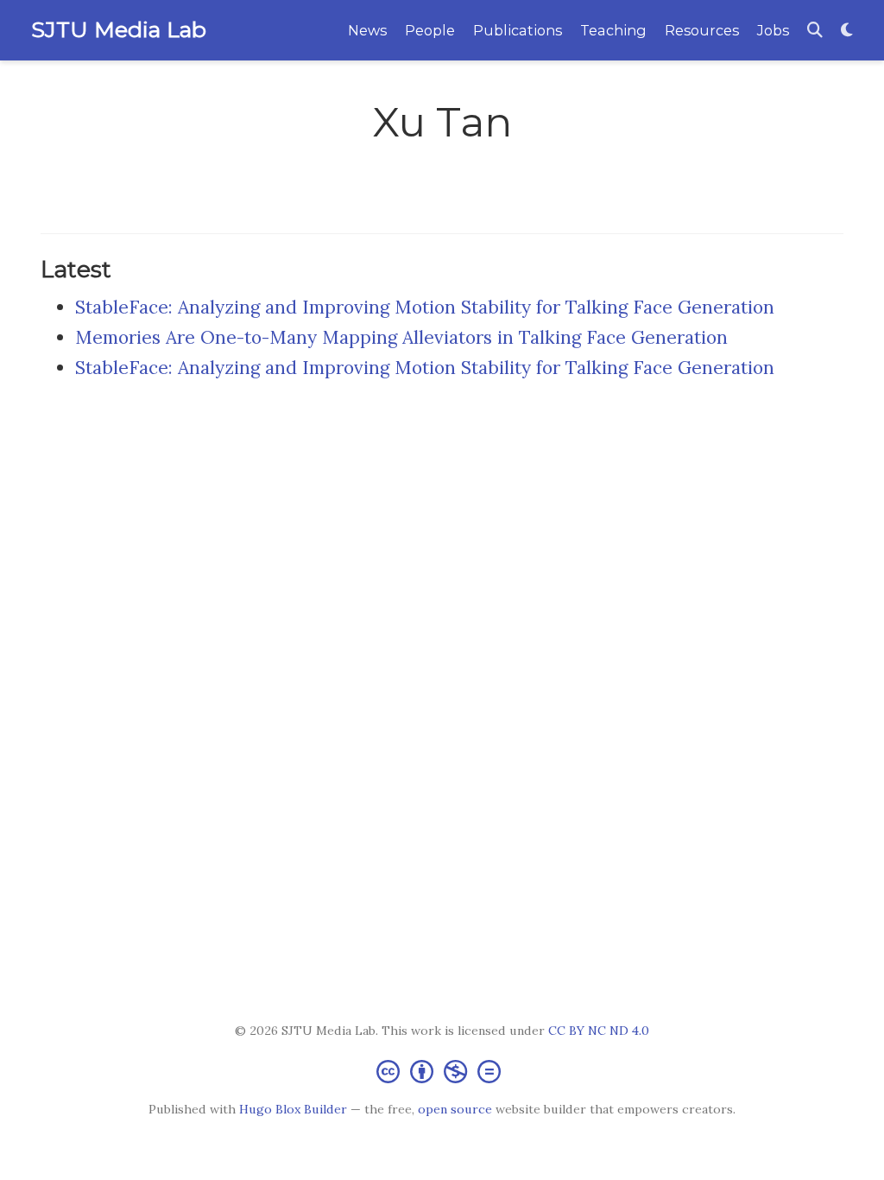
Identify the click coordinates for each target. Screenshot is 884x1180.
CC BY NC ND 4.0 (598, 1030)
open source (455, 1109)
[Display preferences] (847, 31)
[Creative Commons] (442, 1071)
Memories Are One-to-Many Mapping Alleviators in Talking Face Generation (401, 337)
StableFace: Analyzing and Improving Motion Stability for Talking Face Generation (424, 307)
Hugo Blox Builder (293, 1109)
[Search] (815, 31)
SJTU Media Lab (118, 29)
